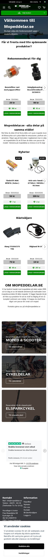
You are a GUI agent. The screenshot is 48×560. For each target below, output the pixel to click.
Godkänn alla (24, 546)
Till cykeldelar (15, 381)
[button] (44, 1)
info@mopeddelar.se (32, 307)
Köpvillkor (27, 502)
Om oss (27, 507)
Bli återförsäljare (30, 513)
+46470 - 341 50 (15, 503)
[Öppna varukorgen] (44, 7)
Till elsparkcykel (16, 415)
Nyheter (27, 504)
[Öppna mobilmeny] (4, 7)
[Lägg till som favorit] (39, 7)
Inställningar (24, 553)
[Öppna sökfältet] (9, 7)
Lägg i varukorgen (12, 113)
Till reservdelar (15, 347)
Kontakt (27, 510)
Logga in (27, 515)
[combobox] (24, 13)
